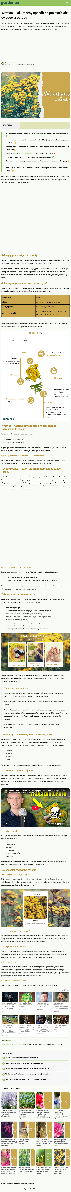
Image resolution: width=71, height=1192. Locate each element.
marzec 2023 (10, 1040)
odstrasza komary (25, 153)
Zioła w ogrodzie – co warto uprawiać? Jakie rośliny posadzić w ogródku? (28, 1068)
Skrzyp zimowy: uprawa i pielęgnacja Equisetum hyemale (26, 1169)
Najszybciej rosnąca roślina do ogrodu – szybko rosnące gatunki (43, 1170)
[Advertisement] (35, 46)
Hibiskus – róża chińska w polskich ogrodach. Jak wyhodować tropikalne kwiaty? (43, 1114)
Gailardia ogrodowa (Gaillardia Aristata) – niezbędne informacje (61, 1170)
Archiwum (17, 1183)
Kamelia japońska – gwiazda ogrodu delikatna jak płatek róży (61, 1142)
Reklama (3, 1183)
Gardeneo (5, 1044)
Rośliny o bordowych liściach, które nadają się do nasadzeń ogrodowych (9, 1142)
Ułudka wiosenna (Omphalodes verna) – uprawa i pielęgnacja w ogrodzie (27, 1074)
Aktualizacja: (26, 64)
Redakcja (10, 1183)
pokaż (15, 125)
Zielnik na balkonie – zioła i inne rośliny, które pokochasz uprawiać (25, 1079)
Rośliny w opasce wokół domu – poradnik (25, 1141)
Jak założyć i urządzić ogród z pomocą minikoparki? (21, 1057)
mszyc (42, 765)
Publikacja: (12, 64)
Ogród (11, 1044)
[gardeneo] (10, 3)
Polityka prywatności (27, 1183)
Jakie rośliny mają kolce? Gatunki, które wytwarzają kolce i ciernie (44, 1142)
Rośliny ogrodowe (19, 1044)
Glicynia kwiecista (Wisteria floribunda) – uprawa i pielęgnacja (24, 1063)
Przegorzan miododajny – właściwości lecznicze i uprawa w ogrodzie (61, 1114)
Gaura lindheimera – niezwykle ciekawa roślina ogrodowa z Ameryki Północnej (8, 1170)
